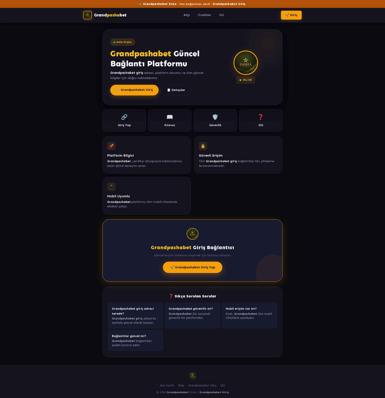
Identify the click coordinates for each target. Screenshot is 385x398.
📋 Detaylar (176, 90)
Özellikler (204, 15)
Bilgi (187, 15)
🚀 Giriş (291, 15)
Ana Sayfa (167, 385)
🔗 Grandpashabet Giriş (134, 90)
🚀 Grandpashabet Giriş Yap (192, 267)
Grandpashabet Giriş (202, 385)
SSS (221, 15)
